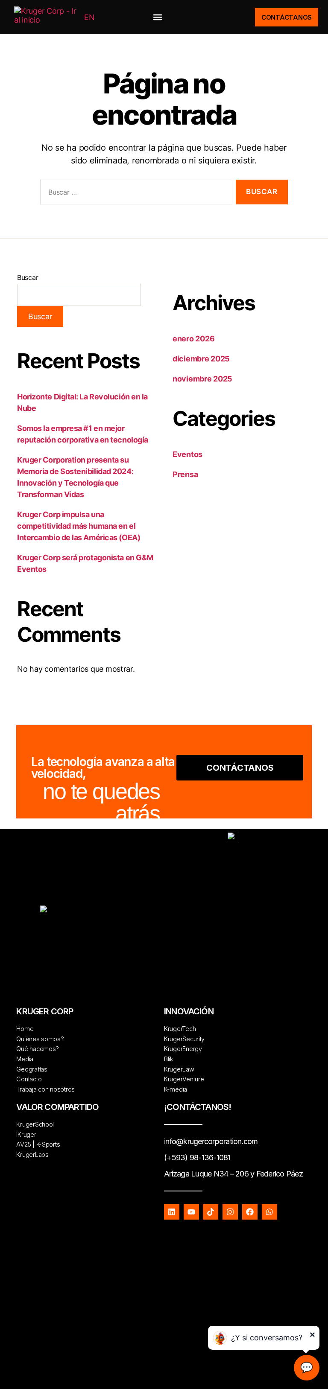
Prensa (185, 474)
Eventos (187, 454)
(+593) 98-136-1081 (197, 1157)
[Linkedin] (171, 1212)
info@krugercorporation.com (211, 1141)
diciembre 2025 (201, 358)
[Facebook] (250, 1212)
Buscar (27, 277)
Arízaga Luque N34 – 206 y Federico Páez (233, 1173)
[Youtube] (191, 1212)
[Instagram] (230, 1212)
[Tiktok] (210, 1212)
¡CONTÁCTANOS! (197, 1107)
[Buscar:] (134, 194)
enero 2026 (193, 338)
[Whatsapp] (269, 1212)
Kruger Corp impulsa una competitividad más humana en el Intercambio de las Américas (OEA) (78, 526)
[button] (157, 17)
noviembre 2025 (202, 378)
